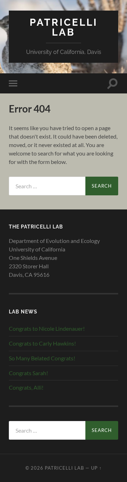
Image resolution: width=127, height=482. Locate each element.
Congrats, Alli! (26, 387)
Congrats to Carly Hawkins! (42, 343)
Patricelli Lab (64, 27)
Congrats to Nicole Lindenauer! (47, 328)
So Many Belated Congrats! (42, 358)
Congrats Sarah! (28, 373)
